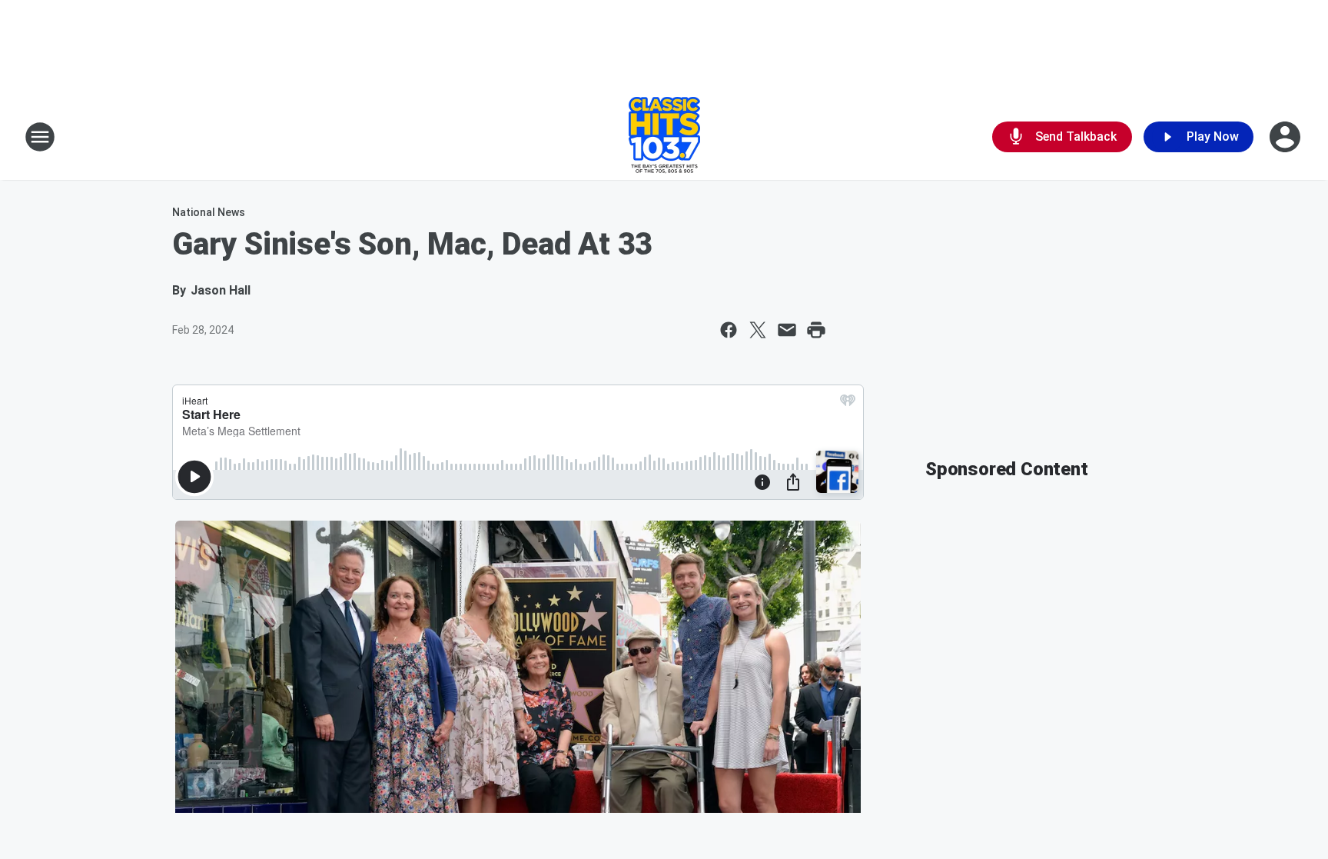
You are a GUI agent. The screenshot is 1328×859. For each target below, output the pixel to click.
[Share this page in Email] (787, 330)
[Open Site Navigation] (40, 137)
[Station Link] (664, 137)
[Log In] (1286, 137)
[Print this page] (816, 330)
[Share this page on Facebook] (728, 330)
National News (208, 212)
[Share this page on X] (758, 330)
